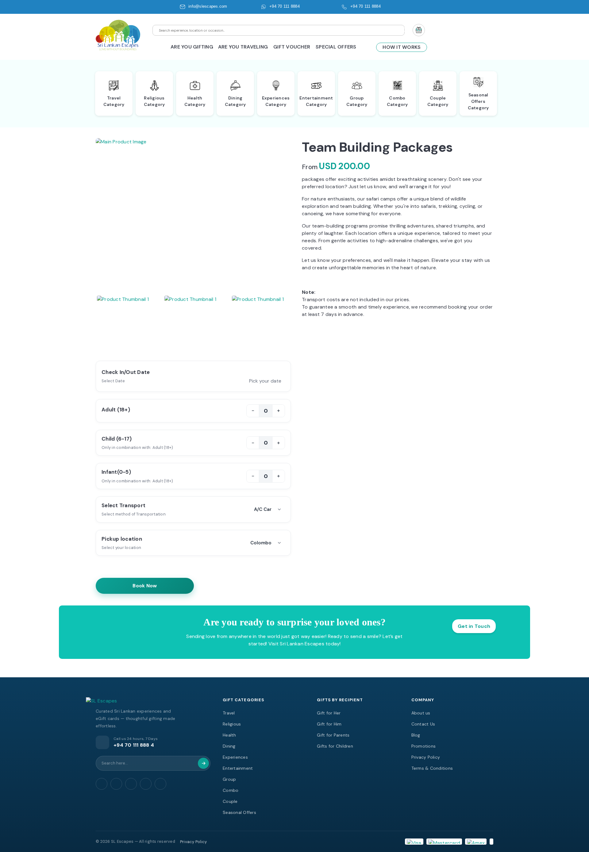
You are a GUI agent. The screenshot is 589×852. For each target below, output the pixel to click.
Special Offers (336, 47)
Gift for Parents (333, 735)
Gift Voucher (291, 47)
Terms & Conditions (432, 768)
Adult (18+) (116, 409)
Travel (229, 713)
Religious (232, 724)
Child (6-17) (117, 438)
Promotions (423, 746)
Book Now (145, 585)
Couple (230, 801)
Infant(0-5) (116, 472)
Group (229, 779)
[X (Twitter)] (146, 784)
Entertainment (238, 768)
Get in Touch (474, 626)
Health (229, 735)
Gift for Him (329, 724)
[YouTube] (116, 784)
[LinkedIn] (160, 784)
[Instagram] (131, 784)
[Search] (203, 763)
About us (420, 713)
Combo (230, 790)
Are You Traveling (243, 47)
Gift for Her (329, 713)
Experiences (235, 757)
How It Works (402, 47)
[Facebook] (101, 784)
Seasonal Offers (239, 812)
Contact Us (423, 724)
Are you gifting (192, 47)
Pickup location (122, 538)
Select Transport (123, 505)
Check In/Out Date (126, 372)
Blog (415, 735)
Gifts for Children (335, 746)
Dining (229, 746)
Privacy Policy (425, 757)
